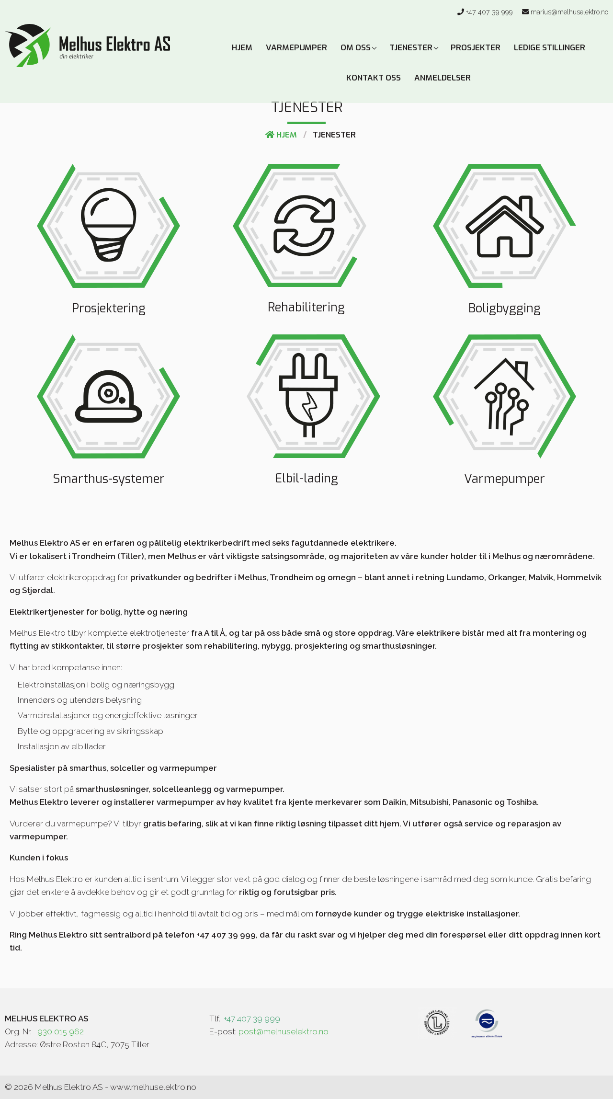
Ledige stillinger (549, 47)
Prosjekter (475, 47)
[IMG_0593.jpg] (437, 1023)
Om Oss (357, 47)
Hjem (242, 47)
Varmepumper (296, 47)
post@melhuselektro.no (283, 1031)
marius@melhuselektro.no (569, 12)
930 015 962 (60, 1031)
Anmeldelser (442, 77)
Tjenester (411, 47)
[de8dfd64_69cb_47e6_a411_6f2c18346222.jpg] (486, 1023)
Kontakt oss (373, 77)
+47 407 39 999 (489, 12)
